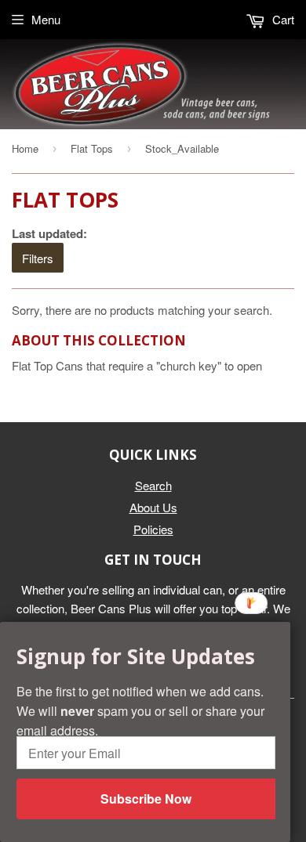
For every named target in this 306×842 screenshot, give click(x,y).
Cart (281, 19)
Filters (37, 258)
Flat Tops (92, 148)
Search (153, 485)
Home (25, 148)
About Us (153, 507)
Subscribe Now (145, 799)
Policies (153, 529)
